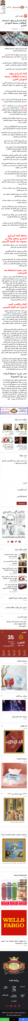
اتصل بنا (14, 1001)
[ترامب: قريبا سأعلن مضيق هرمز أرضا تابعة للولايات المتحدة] (21, 440)
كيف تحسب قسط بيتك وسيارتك (16, 621)
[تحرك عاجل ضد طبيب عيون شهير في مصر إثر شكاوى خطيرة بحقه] (7, 440)
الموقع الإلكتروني (22, 496)
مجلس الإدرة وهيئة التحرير (14, 988)
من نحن (22, 986)
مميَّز (8, 1015)
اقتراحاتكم (5, 995)
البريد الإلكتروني (22, 489)
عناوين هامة (22, 626)
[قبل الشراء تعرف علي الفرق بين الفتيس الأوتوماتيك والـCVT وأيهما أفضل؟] (22, 586)
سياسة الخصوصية (14, 995)
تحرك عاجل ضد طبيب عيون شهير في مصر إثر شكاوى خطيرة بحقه (8, 446)
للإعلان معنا (22, 995)
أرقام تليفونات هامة (20, 624)
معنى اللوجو (5, 987)
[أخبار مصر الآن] (18, 7)
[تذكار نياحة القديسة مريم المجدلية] (7, 427)
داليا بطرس (22, 28)
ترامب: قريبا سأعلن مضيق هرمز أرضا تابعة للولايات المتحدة (21, 446)
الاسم (25, 483)
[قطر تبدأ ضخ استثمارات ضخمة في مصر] (21, 427)
